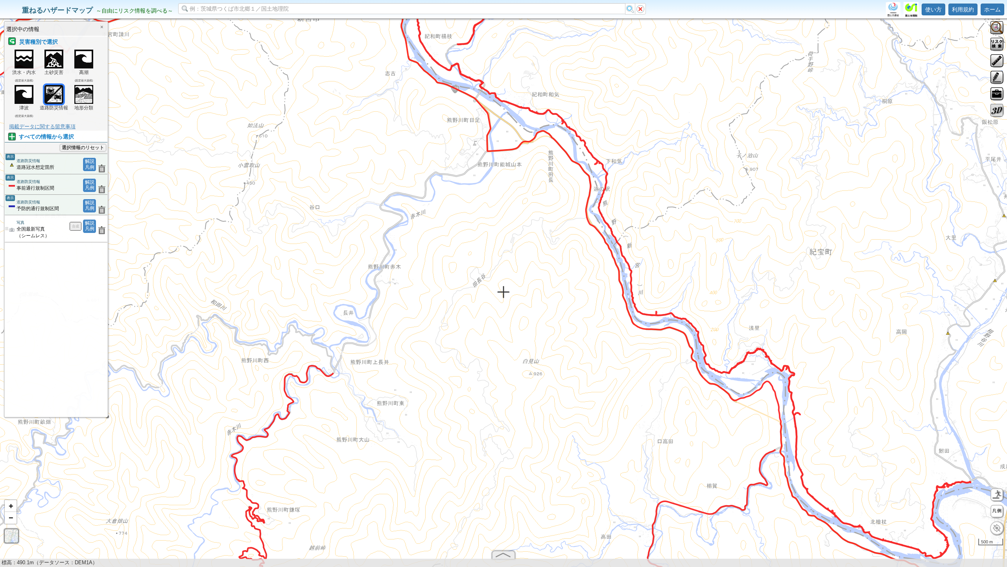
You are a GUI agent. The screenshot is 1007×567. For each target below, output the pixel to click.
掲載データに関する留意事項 (42, 126)
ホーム (992, 9)
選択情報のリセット (83, 147)
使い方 (933, 9)
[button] (11, 506)
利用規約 (963, 9)
